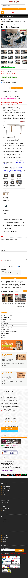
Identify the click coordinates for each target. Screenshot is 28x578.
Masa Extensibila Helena (7, 303)
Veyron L (3, 80)
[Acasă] (14, 2)
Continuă (14, 278)
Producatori (4, 519)
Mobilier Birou (4, 337)
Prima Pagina (4, 19)
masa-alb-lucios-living (15, 281)
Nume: (2, 245)
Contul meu (4, 535)
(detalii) (18, 98)
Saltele (3, 321)
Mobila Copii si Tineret (6, 315)
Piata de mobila (5, 490)
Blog (3, 504)
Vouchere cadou (5, 521)
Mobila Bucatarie (5, 333)
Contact (3, 506)
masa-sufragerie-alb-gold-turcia (12, 285)
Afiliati (3, 523)
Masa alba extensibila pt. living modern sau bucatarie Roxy (20, 305)
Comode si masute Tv (6, 327)
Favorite (20, 8)
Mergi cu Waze (8, 431)
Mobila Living (4, 323)
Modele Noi (4, 527)
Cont (8, 8)
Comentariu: (4, 250)
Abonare (20, 550)
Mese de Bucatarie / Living (7, 325)
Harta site (4, 510)
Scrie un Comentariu (14, 96)
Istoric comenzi (5, 537)
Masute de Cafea (5, 329)
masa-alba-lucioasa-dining (16, 287)
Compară (15, 91)
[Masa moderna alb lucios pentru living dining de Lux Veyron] (14, 38)
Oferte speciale (5, 525)
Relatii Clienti (5, 502)
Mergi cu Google (9, 428)
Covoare (3, 335)
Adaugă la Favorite (6, 91)
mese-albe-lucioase (12, 284)
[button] (9, 87)
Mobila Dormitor (5, 317)
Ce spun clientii (5, 508)
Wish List (4, 539)
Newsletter (4, 541)
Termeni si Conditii (6, 488)
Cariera (3, 494)
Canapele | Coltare (6, 319)
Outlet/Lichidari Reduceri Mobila (9, 331)
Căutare (10, 19)
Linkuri (3, 492)
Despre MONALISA (6, 486)
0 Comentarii (4, 96)
